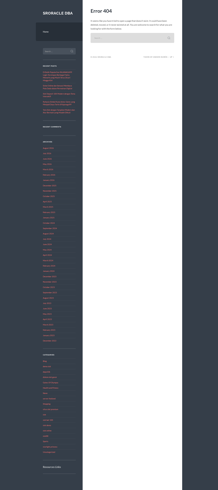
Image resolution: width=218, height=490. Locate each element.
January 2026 (48, 180)
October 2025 (49, 196)
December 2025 (49, 185)
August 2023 (48, 298)
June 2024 (47, 244)
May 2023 (47, 314)
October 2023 (49, 287)
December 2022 (49, 341)
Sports (45, 441)
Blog (45, 361)
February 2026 (49, 175)
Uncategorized (49, 452)
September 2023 (50, 292)
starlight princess (50, 447)
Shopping (46, 404)
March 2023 (48, 325)
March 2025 (48, 207)
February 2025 (49, 212)
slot (44, 414)
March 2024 (48, 260)
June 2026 (47, 159)
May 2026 (47, 164)
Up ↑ (172, 57)
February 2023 (49, 330)
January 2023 (48, 335)
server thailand (49, 398)
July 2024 (47, 239)
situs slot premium (50, 409)
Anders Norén (160, 57)
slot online (47, 430)
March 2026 (48, 169)
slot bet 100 (48, 420)
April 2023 (47, 319)
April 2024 (47, 255)
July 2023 (47, 303)
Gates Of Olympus (50, 382)
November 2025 (50, 191)
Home (46, 31)
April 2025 (47, 201)
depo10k (46, 372)
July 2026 (47, 153)
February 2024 (49, 266)
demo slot (47, 366)
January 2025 (48, 217)
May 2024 (47, 250)
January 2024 (48, 271)
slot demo (47, 425)
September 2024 (50, 228)
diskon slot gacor (50, 377)
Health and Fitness (50, 388)
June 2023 (47, 308)
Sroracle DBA (58, 13)
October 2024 (49, 223)
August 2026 (48, 148)
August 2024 (48, 233)
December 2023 (49, 276)
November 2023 (50, 282)
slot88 (45, 436)
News (45, 393)
